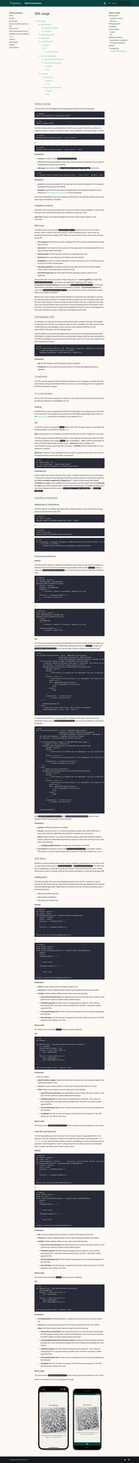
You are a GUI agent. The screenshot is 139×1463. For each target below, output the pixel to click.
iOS (45, 48)
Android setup (42, 417)
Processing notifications (52, 63)
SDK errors (47, 31)
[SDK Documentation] (15, 3)
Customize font (52, 52)
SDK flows (44, 74)
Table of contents (114, 13)
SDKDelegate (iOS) (47, 35)
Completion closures (51, 28)
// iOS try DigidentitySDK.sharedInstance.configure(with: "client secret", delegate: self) (69, 174)
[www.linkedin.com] (128, 1459)
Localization (45, 38)
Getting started (46, 24)
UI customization (47, 42)
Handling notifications (48, 56)
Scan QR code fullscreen (52, 88)
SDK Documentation (16, 13)
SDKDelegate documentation (56, 193)
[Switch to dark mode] (105, 3)
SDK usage (41, 21)
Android (46, 45)
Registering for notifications (53, 59)
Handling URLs (49, 77)
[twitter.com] (125, 1459)
